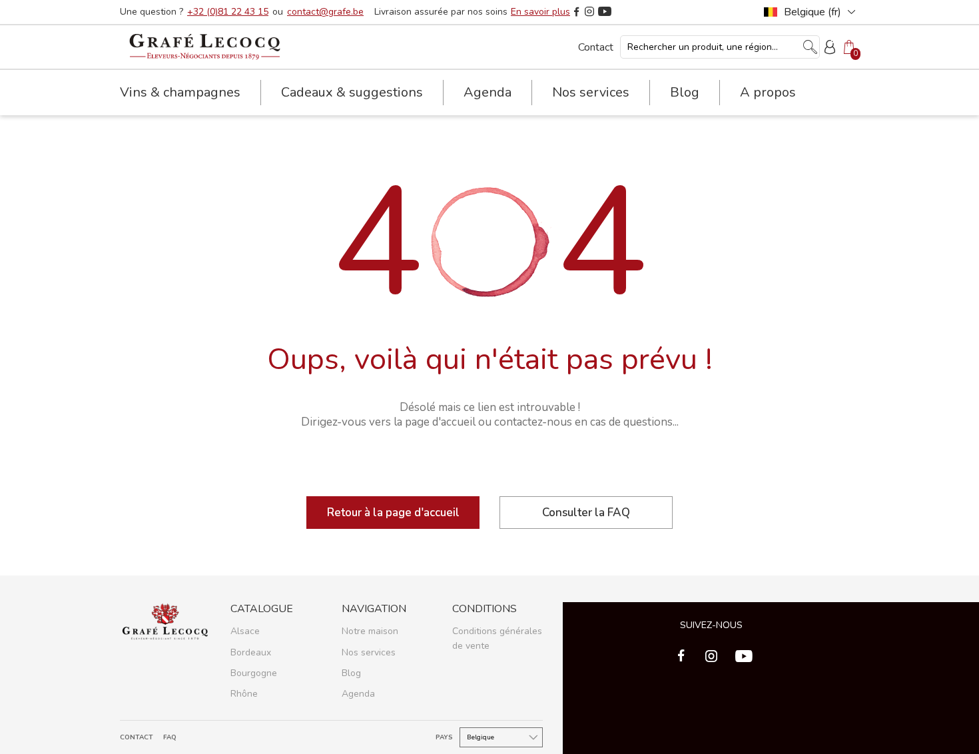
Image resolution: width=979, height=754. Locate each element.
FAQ (169, 737)
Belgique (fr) (812, 12)
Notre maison (370, 631)
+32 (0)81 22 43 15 (227, 12)
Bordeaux (250, 652)
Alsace (245, 631)
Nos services (369, 652)
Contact (595, 47)
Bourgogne (253, 673)
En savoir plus (540, 12)
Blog (684, 92)
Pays (444, 737)
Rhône (244, 693)
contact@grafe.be (325, 12)
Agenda (487, 92)
